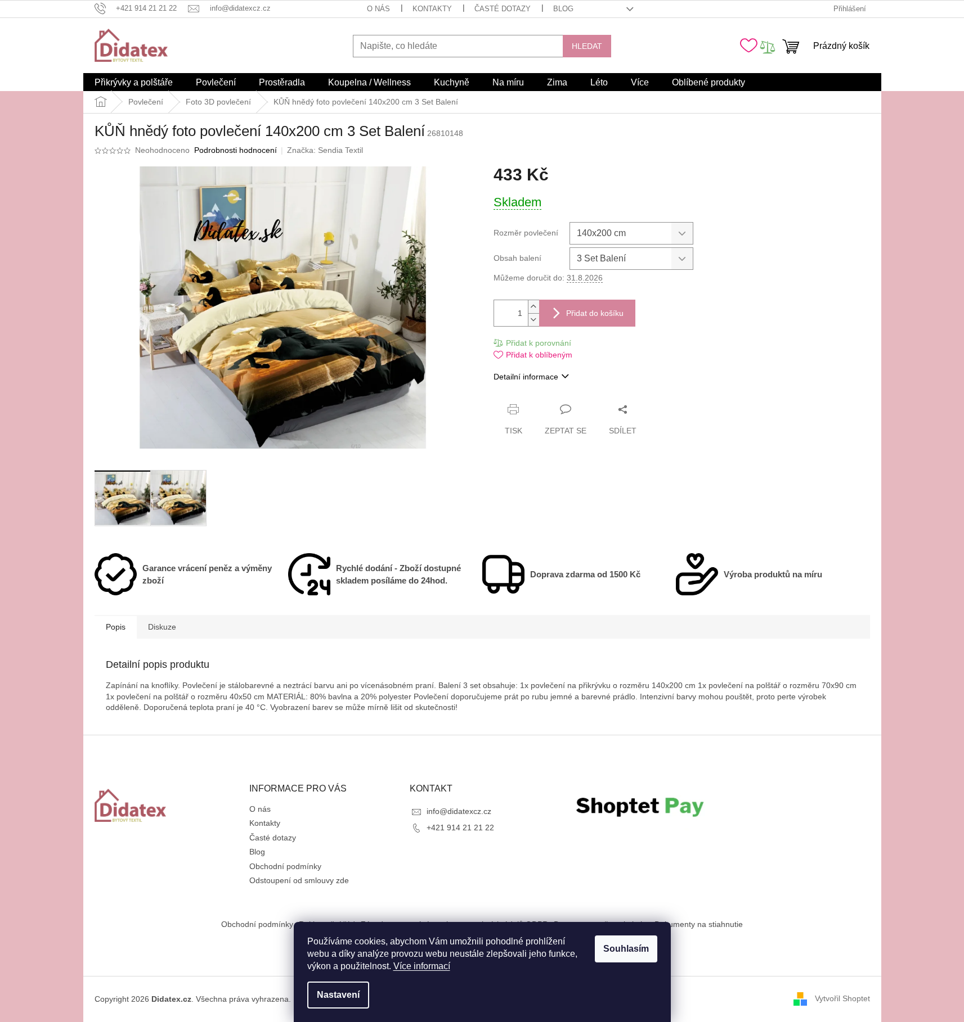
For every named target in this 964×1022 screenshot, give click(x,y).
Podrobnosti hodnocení (235, 150)
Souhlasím (626, 948)
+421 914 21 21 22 (460, 827)
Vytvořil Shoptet (842, 998)
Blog (563, 8)
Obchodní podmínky (285, 866)
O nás (378, 8)
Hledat (587, 46)
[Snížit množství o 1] (533, 319)
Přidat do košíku (595, 313)
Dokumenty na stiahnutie (698, 924)
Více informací (421, 966)
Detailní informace (526, 376)
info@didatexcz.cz (459, 811)
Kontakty (432, 8)
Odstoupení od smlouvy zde (299, 880)
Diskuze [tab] (162, 626)
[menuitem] (133, 82)
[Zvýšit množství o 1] (533, 306)
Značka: (325, 150)
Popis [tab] (115, 626)
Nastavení (338, 995)
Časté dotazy (502, 8)
